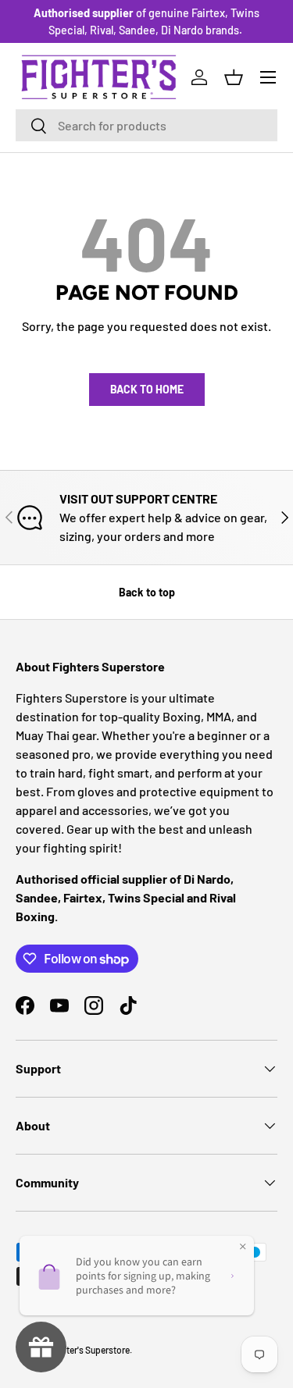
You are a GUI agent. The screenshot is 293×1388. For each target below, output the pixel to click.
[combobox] (146, 125)
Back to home (147, 389)
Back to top (147, 592)
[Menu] (268, 77)
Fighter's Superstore (89, 1349)
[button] (233, 77)
